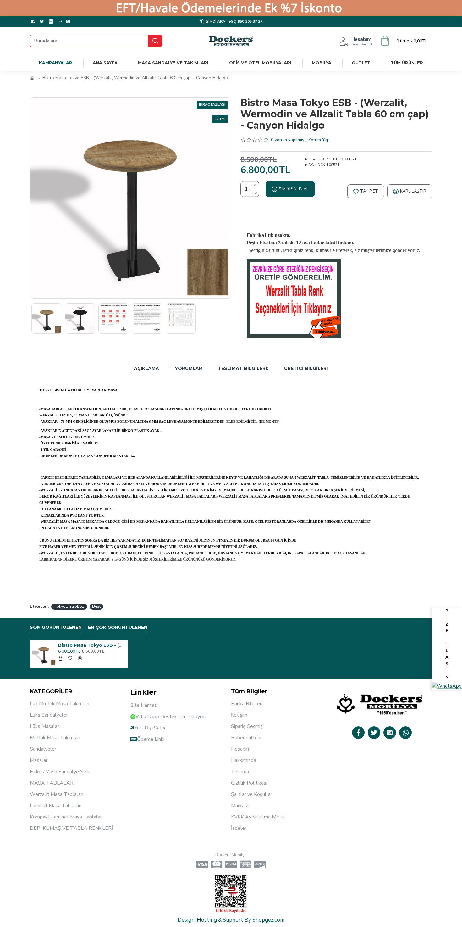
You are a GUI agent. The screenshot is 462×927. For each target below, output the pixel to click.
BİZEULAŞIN (446, 644)
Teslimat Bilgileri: (243, 368)
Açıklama (146, 368)
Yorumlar (188, 368)
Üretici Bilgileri (306, 368)
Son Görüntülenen (56, 627)
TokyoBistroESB (69, 606)
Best (96, 606)
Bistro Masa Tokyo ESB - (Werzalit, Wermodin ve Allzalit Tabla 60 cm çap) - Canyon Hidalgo (92, 645)
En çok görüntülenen (117, 627)
